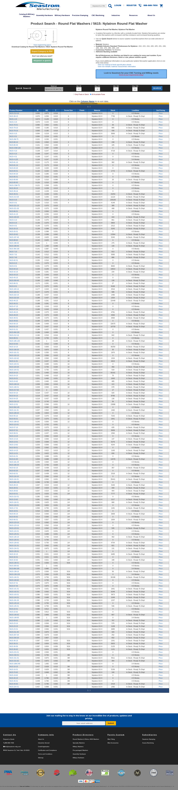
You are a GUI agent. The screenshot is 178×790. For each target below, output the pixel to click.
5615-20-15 (13, 228)
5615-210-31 (14, 496)
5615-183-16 (14, 289)
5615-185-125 (14, 341)
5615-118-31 (14, 502)
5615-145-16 (14, 603)
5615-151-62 (14, 661)
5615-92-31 (13, 260)
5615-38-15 (13, 116)
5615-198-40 (14, 243)
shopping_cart (161, 6)
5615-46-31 (13, 303)
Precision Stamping (80, 15)
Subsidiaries (149, 735)
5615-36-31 (13, 643)
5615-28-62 (13, 491)
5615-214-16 (14, 113)
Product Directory (83, 735)
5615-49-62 (13, 321)
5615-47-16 (13, 309)
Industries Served (43, 743)
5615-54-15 (13, 396)
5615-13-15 (13, 436)
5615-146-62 (14, 615)
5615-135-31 (14, 551)
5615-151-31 (14, 658)
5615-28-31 (13, 488)
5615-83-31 (13, 171)
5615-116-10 (14, 476)
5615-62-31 (13, 473)
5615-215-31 (14, 652)
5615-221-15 (14, 205)
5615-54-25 (13, 398)
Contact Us (9, 735)
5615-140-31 (14, 577)
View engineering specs (42, 45)
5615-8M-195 (14, 568)
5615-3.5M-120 (15, 148)
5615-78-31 (13, 125)
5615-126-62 (14, 543)
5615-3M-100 (14, 249)
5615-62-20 (13, 471)
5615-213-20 (14, 197)
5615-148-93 (14, 617)
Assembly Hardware (44, 15)
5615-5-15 (13, 200)
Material (97, 110)
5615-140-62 (14, 580)
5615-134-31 (14, 548)
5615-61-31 (13, 456)
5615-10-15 (13, 347)
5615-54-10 (13, 393)
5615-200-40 (14, 280)
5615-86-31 (13, 211)
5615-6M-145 (14, 482)
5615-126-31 (14, 540)
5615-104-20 (14, 367)
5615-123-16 (14, 525)
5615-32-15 (13, 554)
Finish (82, 110)
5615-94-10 (13, 269)
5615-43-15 (13, 275)
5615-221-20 (14, 208)
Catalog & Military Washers (26, 15)
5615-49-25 (13, 315)
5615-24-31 (13, 378)
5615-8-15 (13, 263)
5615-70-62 (13, 672)
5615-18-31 (13, 511)
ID (38, 110)
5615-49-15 (13, 312)
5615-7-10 (13, 252)
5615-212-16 (14, 335)
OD (46, 110)
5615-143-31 (14, 594)
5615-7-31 (13, 254)
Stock (113, 110)
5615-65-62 (13, 517)
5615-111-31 (14, 410)
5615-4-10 (13, 151)
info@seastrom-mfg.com (12, 746)
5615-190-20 (14, 349)
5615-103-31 (14, 364)
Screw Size (68, 110)
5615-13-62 (13, 445)
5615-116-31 (14, 479)
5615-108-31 (14, 387)
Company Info (46, 735)
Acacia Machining (148, 743)
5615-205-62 (14, 566)
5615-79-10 (13, 128)
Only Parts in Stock (82, 94)
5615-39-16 (13, 191)
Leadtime (135, 110)
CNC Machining (98, 15)
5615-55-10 (13, 416)
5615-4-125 (13, 159)
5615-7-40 (13, 257)
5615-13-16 (13, 439)
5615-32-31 (13, 557)
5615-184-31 (14, 292)
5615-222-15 (14, 295)
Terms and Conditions (45, 754)
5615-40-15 (13, 678)
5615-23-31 (13, 629)
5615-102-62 (14, 358)
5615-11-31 (13, 361)
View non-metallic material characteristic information (117, 66)
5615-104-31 (14, 370)
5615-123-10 (14, 522)
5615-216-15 (14, 401)
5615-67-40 (13, 586)
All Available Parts (98, 94)
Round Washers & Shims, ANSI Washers (86, 739)
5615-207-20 (14, 635)
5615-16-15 (13, 666)
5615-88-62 (13, 240)
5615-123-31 (14, 528)
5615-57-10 (13, 427)
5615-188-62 (14, 422)
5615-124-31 (14, 531)
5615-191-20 (14, 600)
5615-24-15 (13, 375)
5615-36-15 (13, 641)
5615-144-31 (14, 597)
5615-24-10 (13, 373)
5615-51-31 (13, 329)
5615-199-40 (14, 246)
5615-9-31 (13, 286)
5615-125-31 (14, 534)
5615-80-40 (13, 145)
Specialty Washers (79, 743)
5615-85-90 (13, 179)
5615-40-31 (13, 681)
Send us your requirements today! (131, 75)
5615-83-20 (13, 168)
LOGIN (117, 5)
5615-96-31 (13, 283)
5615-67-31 (13, 583)
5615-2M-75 (13, 139)
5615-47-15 (13, 306)
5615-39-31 (13, 194)
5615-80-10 (13, 142)
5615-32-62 (13, 560)
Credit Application (43, 746)
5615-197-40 (14, 237)
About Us (151, 15)
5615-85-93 (13, 182)
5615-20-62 (13, 234)
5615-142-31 (14, 592)
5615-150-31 (14, 655)
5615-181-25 (14, 462)
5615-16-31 (13, 669)
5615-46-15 (13, 301)
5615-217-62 (14, 390)
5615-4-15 (13, 154)
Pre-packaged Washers (80, 750)
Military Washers (78, 746)
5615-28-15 (13, 485)
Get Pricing (160, 110)
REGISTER (131, 5)
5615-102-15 (14, 355)
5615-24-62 (13, 381)
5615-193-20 (14, 217)
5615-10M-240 (14, 664)
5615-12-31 (13, 404)
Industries (116, 15)
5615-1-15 (13, 119)
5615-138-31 (14, 563)
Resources (133, 15)
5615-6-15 (13, 223)
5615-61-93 (13, 459)
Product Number (15, 110)
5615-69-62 (13, 620)
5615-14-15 (13, 450)
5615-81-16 (13, 165)
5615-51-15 (13, 326)
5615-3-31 (13, 136)
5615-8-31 (13, 266)
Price (161, 113)
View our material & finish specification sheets (114, 65)
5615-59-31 (13, 447)
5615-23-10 (13, 623)
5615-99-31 (13, 338)
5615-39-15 (13, 188)
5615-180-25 (14, 465)
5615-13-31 (13, 442)
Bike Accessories (113, 743)
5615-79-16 (13, 131)
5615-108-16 (14, 384)
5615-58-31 (13, 433)
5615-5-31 (13, 203)
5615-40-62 (13, 684)
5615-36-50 (13, 646)
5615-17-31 (13, 508)
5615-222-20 (14, 298)
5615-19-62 (13, 675)
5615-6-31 (13, 226)
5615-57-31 (13, 430)
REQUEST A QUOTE (42, 61)
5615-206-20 (14, 638)
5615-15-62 (13, 499)
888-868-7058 (150, 5)
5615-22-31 (13, 609)
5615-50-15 (13, 324)
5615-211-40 (14, 632)
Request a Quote (8, 739)
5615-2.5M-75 (14, 185)
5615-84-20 (13, 174)
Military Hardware (62, 15)
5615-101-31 (14, 352)
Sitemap (40, 758)
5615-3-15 (13, 133)
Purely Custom (116, 735)
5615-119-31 (14, 505)
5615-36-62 (13, 649)
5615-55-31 (13, 419)
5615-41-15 (13, 214)
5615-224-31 (14, 687)
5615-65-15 (13, 514)
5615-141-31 (14, 589)
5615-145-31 (14, 606)
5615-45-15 (13, 277)
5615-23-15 (13, 626)
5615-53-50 (13, 344)
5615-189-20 (14, 413)
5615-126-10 (14, 537)
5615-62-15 (13, 468)
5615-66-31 (13, 519)
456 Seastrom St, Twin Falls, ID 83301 (16, 750)
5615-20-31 (13, 231)
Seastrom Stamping (148, 739)
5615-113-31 (14, 424)
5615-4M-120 (14, 332)
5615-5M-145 (14, 407)
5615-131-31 (14, 545)
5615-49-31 (13, 318)
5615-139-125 (14, 574)
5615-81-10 (13, 162)
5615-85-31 (13, 177)
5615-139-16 (14, 571)
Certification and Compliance (47, 750)
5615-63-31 (13, 494)
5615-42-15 (13, 272)
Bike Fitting (111, 739)
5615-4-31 (13, 156)
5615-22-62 (13, 612)
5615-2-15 (13, 122)
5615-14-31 (13, 453)
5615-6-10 (13, 220)
